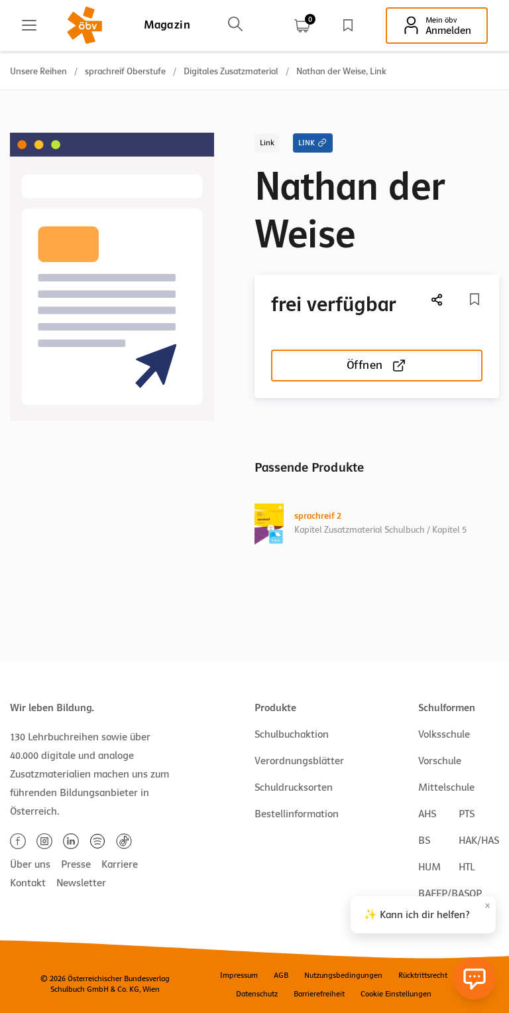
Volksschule (444, 734)
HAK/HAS (479, 840)
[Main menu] (29, 25)
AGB (281, 975)
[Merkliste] (348, 25)
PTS (467, 814)
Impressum (239, 975)
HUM (429, 867)
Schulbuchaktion (291, 734)
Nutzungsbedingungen (343, 975)
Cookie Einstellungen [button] (396, 993)
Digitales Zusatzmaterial (231, 71)
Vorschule (439, 761)
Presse (76, 864)
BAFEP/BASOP (450, 894)
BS (424, 840)
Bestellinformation (296, 814)
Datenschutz (257, 993)
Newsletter (81, 883)
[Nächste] (437, 299)
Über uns (30, 864)
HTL (467, 867)
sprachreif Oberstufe (125, 71)
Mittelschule (446, 787)
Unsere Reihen (38, 71)
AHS (427, 814)
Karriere (119, 864)
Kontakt (28, 883)
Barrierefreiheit (319, 993)
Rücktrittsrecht (422, 975)
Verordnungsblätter (299, 761)
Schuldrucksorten (293, 787)
